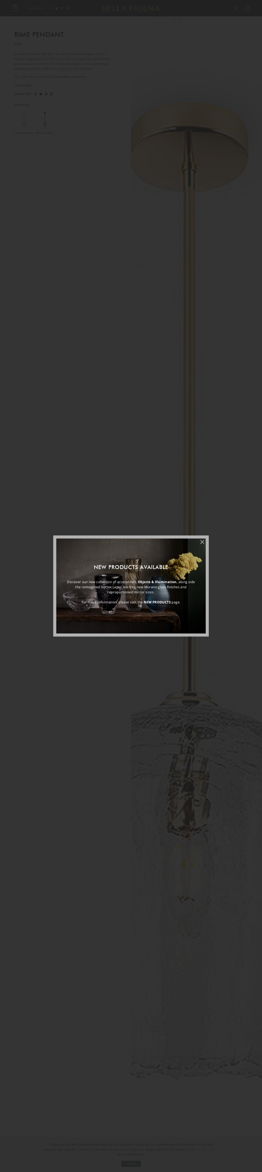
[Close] (204, 539)
